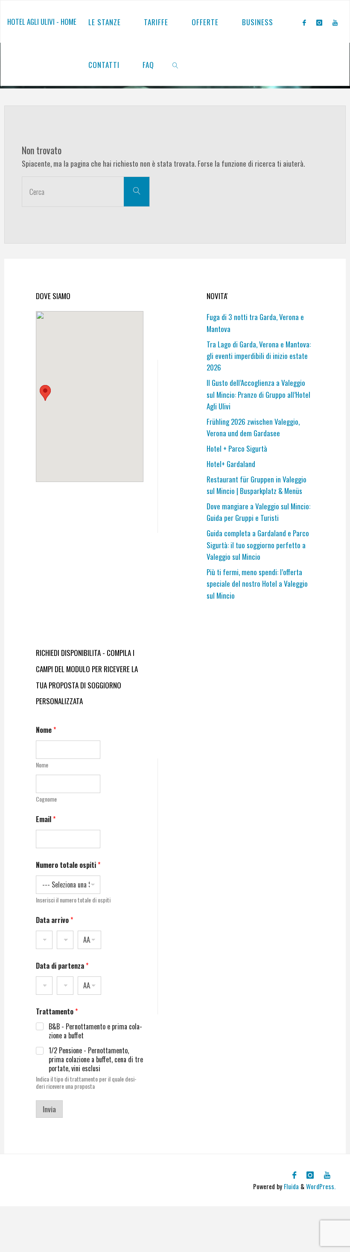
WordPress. (320, 1186)
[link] (176, 64)
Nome (42, 764)
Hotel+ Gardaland (231, 463)
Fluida (290, 1186)
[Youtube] (335, 22)
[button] (45, 393)
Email (45, 819)
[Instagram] (319, 22)
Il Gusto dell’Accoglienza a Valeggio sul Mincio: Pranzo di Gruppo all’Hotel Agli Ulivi (258, 394)
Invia (49, 1109)
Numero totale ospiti (68, 865)
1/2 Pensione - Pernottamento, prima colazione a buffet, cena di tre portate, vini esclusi (96, 1059)
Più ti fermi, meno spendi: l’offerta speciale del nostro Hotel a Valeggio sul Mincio (257, 584)
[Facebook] (304, 22)
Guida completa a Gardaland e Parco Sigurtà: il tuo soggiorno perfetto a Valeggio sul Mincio (258, 545)
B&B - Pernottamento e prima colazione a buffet (95, 1031)
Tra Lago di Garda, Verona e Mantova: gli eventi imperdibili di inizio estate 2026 (259, 356)
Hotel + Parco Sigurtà (237, 448)
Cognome (46, 798)
